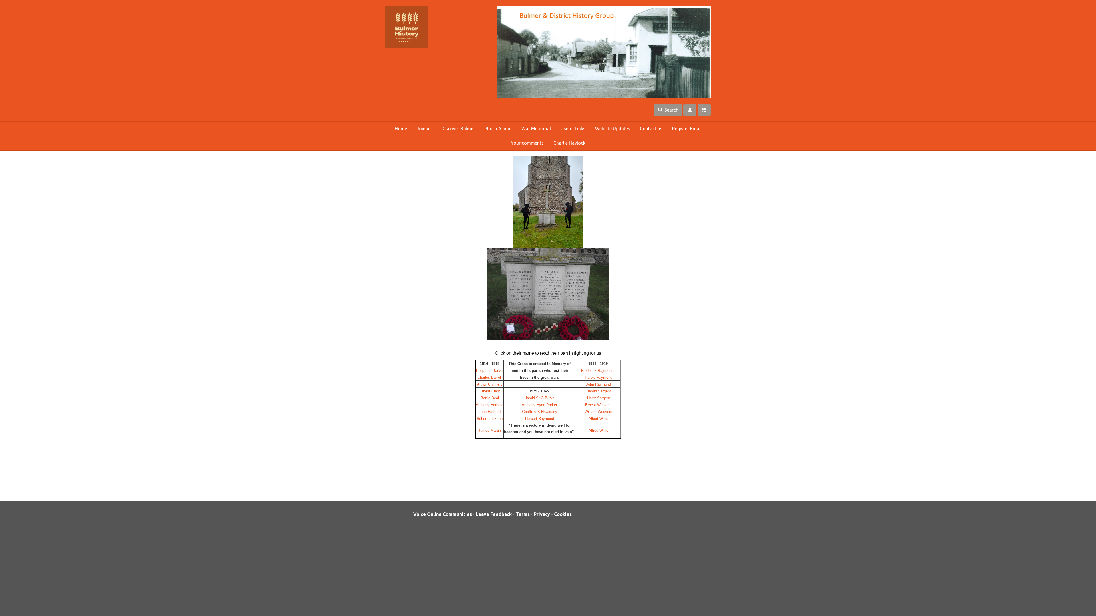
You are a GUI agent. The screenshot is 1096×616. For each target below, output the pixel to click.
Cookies (563, 514)
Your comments (527, 142)
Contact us (651, 128)
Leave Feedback (494, 514)
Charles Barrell (490, 377)
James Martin (489, 430)
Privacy (542, 514)
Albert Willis (598, 418)
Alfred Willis (598, 430)
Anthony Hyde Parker (539, 405)
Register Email (687, 128)
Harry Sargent (598, 398)
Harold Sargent (598, 391)
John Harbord (490, 412)
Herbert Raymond (539, 418)
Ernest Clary (490, 391)
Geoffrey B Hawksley (539, 412)
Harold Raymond (598, 377)
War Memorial (536, 128)
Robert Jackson (490, 418)
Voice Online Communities (442, 514)
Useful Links (573, 128)
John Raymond (598, 384)
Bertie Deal (490, 398)
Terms (523, 514)
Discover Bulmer (458, 128)
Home (401, 128)
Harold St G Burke (539, 398)
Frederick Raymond (598, 370)
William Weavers (597, 412)
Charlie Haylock (569, 142)
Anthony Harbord (489, 405)
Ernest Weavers (598, 405)
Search (670, 109)
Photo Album (498, 128)
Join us (424, 128)
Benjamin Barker (489, 370)
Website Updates (612, 128)
